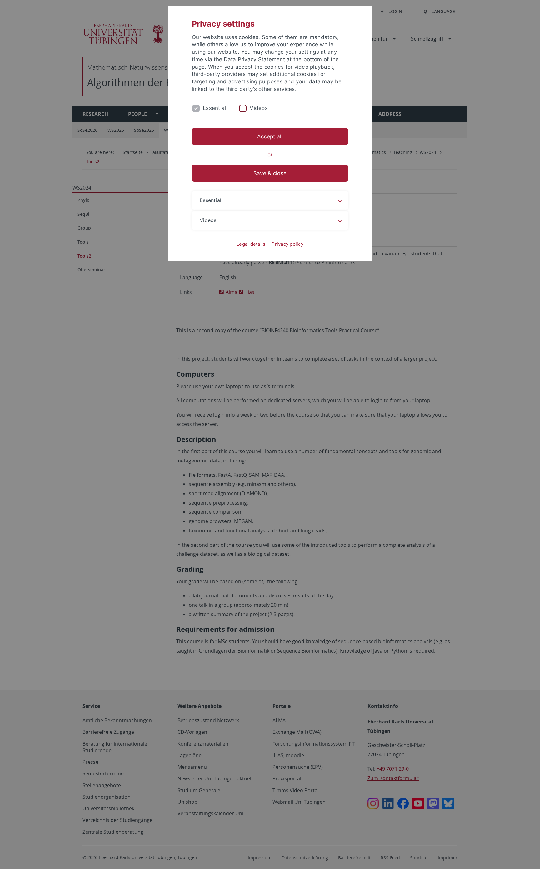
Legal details (251, 244)
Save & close (270, 173)
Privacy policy (287, 244)
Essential (214, 108)
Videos (259, 108)
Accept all (270, 136)
